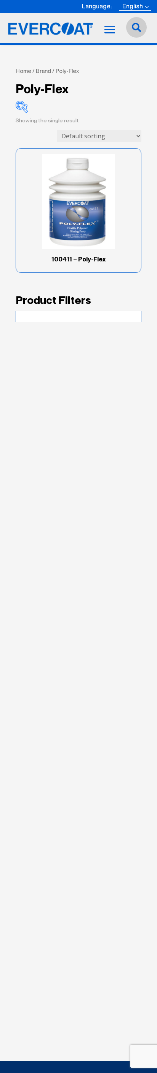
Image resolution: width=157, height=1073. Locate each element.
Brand (43, 71)
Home (23, 71)
